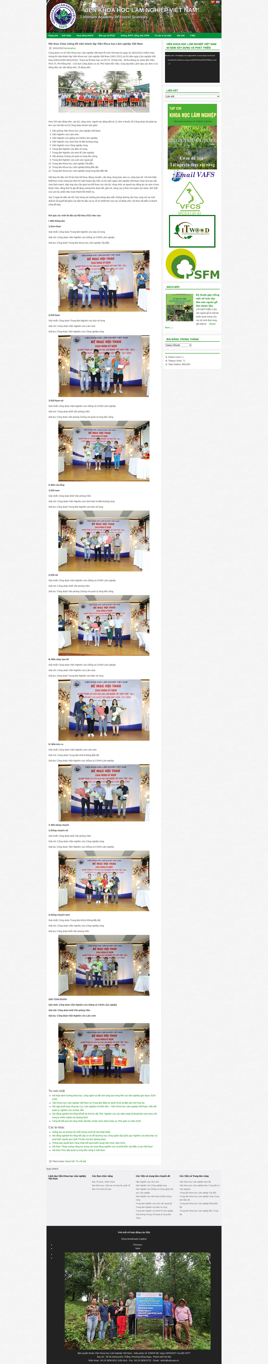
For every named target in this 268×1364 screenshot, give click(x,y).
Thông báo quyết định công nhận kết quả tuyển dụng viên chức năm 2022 (88, 1143)
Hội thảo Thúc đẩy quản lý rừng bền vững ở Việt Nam (78, 1150)
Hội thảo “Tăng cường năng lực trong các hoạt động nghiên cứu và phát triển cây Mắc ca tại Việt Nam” (102, 1146)
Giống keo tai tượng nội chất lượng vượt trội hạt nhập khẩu (81, 1132)
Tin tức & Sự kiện (163, 35)
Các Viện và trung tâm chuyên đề (153, 1176)
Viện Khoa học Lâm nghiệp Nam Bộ (195, 1182)
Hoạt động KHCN (85, 35)
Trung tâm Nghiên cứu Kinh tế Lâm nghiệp (154, 1211)
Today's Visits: (175, 360)
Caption (143, 1239)
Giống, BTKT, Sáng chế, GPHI (135, 35)
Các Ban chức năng (102, 1176)
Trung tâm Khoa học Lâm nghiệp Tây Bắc (198, 1193)
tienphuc (71, 48)
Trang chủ (53, 35)
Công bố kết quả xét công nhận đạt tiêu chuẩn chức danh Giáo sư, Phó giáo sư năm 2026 (96, 1121)
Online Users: (175, 357)
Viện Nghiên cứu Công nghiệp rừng (151, 1185)
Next (137, 1248)
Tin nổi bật (81, 1161)
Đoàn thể (70, 1161)
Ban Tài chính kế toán (101, 1189)
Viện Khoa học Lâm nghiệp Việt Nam (140, 10)
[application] (192, 67)
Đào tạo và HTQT (107, 35)
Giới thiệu (66, 35)
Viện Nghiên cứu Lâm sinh (147, 1182)
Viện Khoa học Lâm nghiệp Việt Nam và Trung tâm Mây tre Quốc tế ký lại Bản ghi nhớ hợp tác (98, 1103)
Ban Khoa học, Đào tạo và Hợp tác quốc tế (111, 1185)
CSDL (193, 35)
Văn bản (181, 35)
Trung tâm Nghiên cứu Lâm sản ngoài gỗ (154, 1203)
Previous (137, 1245)
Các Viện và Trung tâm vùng (194, 1176)
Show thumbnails (129, 1239)
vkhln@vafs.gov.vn (169, 1360)
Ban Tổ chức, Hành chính (103, 1182)
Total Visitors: (175, 364)
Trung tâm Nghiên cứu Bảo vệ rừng (151, 1207)
